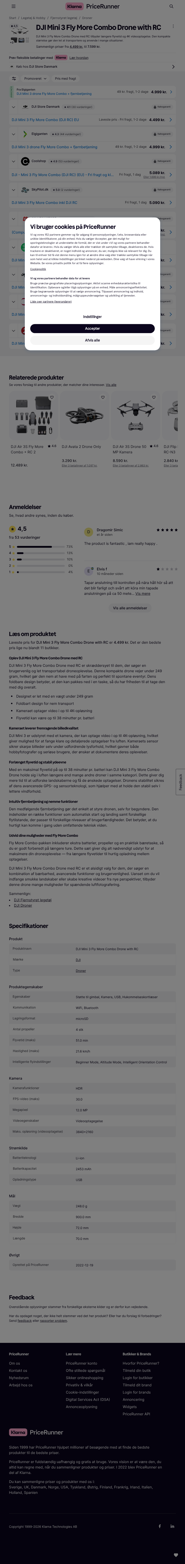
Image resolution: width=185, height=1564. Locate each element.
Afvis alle (92, 340)
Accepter (92, 328)
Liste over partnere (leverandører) (51, 301)
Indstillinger (92, 316)
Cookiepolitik (38, 269)
